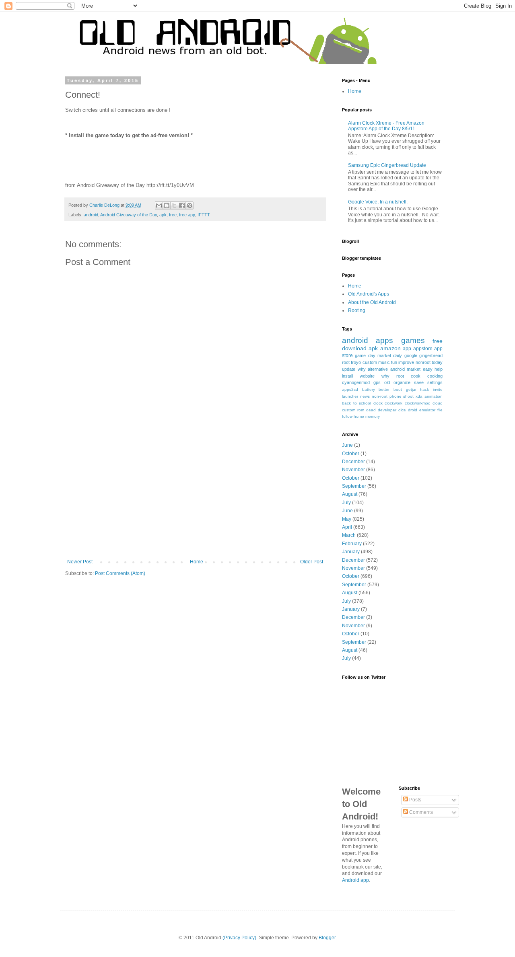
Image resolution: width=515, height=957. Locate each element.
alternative (378, 369)
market (384, 355)
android (91, 214)
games (413, 340)
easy (428, 369)
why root (392, 376)
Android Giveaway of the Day (128, 214)
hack (424, 389)
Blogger (327, 938)
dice (402, 410)
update (348, 369)
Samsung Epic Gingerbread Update (387, 165)
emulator (427, 410)
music (384, 362)
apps (384, 340)
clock (378, 403)
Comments (420, 812)
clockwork (393, 403)
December (353, 461)
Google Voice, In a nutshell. (378, 202)
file (440, 410)
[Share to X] (174, 205)
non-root (379, 396)
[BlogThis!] (167, 205)
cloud (438, 403)
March (349, 535)
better (384, 389)
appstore (423, 348)
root (346, 362)
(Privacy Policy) (239, 938)
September (354, 486)
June (347, 445)
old (387, 382)
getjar (411, 389)
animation (433, 396)
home (359, 416)
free (173, 214)
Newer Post (80, 562)
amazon (390, 348)
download (354, 348)
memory (372, 416)
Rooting (356, 310)
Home (196, 562)
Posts (414, 800)
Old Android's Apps (368, 294)
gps (377, 382)
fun (394, 362)
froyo (356, 362)
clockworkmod (418, 403)
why (362, 369)
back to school (356, 403)
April (347, 527)
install (347, 376)
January (351, 551)
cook (415, 376)
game (360, 355)
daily (397, 355)
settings (435, 382)
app (407, 348)
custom (370, 362)
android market (405, 369)
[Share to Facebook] (182, 205)
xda (419, 396)
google (410, 355)
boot (397, 389)
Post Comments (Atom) (120, 573)
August (349, 494)
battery (368, 389)
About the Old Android (372, 302)
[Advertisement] (195, 498)
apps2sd (350, 389)
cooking (435, 376)
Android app (355, 880)
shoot (408, 396)
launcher (350, 396)
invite (438, 389)
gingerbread (431, 355)
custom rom (353, 410)
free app (187, 214)
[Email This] (159, 205)
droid (412, 410)
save (419, 382)
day (371, 355)
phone (395, 396)
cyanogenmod (356, 382)
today (437, 362)
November (353, 469)
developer (387, 410)
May (346, 519)
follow (347, 416)
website (367, 376)
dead (371, 410)
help (439, 369)
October (350, 453)
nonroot (423, 362)
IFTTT (204, 214)
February (352, 543)
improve (406, 362)
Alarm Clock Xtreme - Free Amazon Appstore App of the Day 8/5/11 (386, 125)
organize (401, 382)
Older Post (311, 562)
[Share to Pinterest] (189, 205)
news (365, 396)
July (346, 502)
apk (163, 214)
